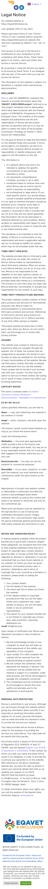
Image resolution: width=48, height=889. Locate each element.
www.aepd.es (26, 795)
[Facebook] (16, 7)
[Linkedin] (21, 7)
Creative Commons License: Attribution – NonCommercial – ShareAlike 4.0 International (23, 394)
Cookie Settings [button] (11, 883)
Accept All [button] (26, 883)
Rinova (4, 98)
